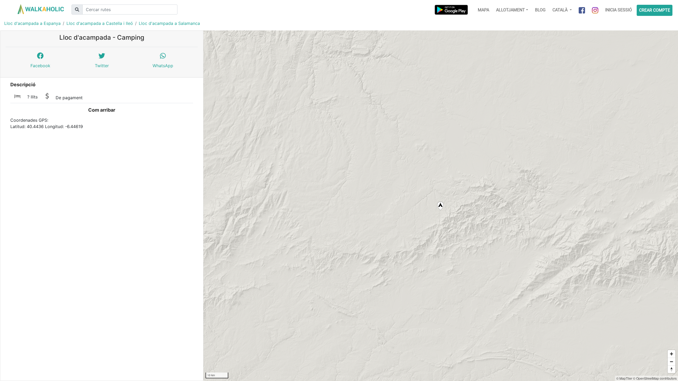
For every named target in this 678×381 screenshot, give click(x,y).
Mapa (483, 9)
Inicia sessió (618, 9)
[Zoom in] (671, 354)
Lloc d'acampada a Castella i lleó (99, 23)
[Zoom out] (671, 361)
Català (560, 9)
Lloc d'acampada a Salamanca (169, 23)
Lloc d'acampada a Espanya (32, 23)
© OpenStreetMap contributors (655, 378)
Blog (540, 9)
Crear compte (654, 10)
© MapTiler (624, 378)
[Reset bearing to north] (671, 369)
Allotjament (510, 9)
